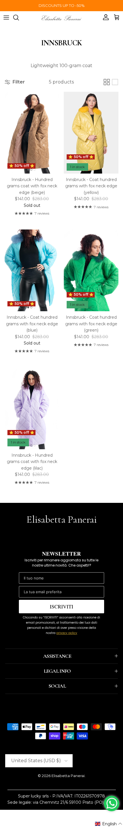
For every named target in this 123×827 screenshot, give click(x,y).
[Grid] (106, 82)
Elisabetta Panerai (68, 775)
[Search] (19, 17)
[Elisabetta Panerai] (61, 17)
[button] (108, 824)
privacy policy (66, 633)
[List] (115, 82)
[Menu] (6, 17)
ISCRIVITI (61, 606)
